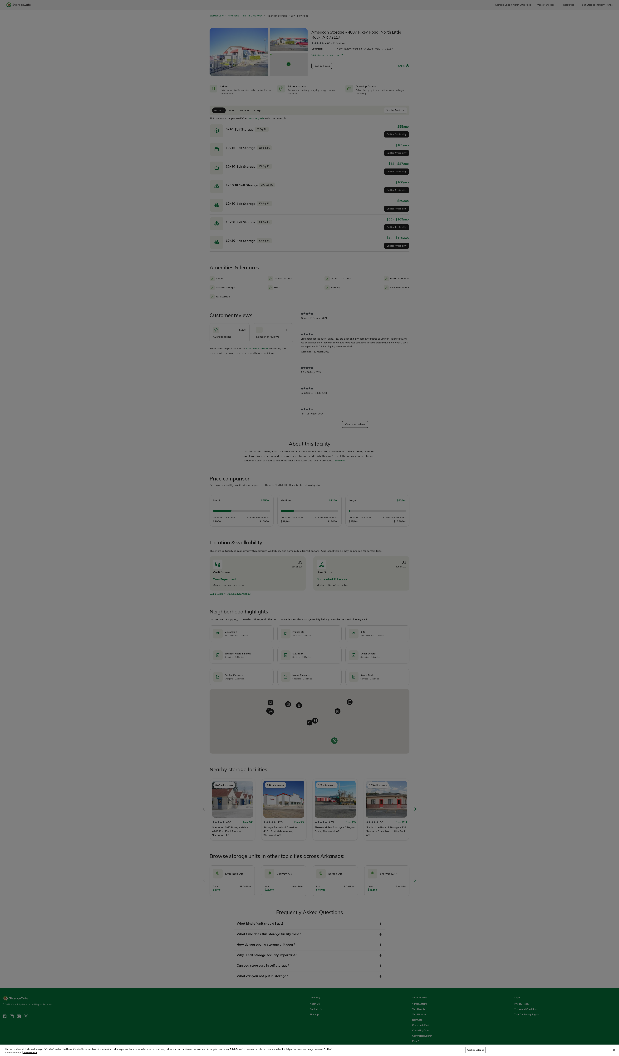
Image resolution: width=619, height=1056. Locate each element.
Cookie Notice (30, 1052)
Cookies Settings (475, 1050)
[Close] (613, 1050)
